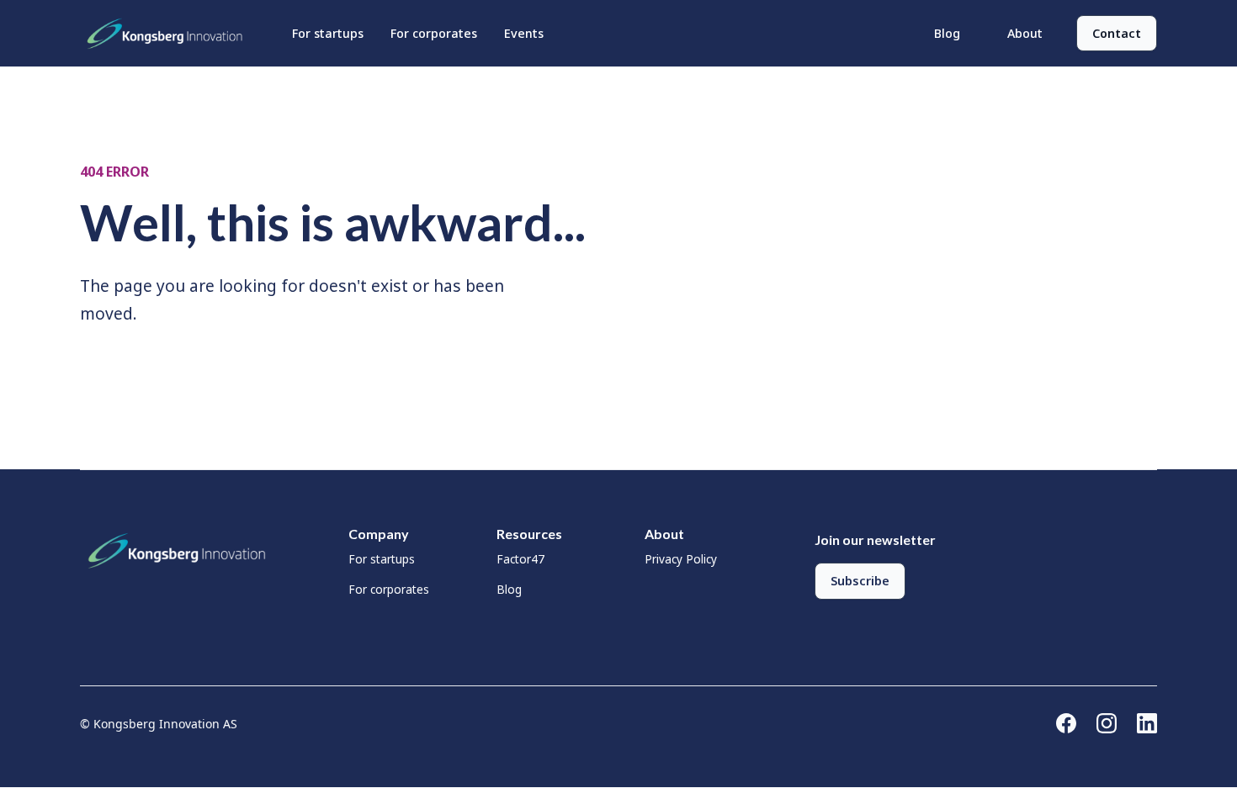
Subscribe (860, 581)
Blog (947, 33)
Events (524, 33)
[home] (169, 33)
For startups (328, 33)
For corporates (433, 33)
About (1025, 33)
